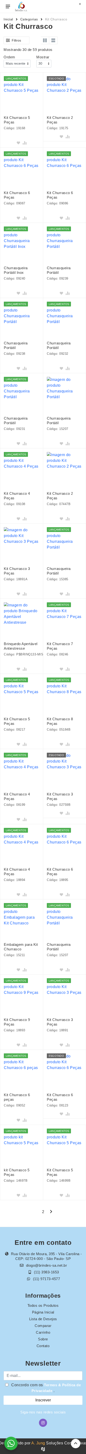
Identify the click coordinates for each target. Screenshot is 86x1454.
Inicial (8, 19)
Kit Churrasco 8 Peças (60, 721)
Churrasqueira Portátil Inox (16, 270)
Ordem (9, 57)
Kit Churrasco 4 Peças (17, 495)
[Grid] (36, 40)
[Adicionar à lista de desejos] (18, 143)
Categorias (29, 19)
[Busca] (67, 6)
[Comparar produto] (25, 143)
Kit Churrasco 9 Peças (17, 1022)
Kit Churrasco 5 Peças (17, 120)
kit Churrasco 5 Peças (17, 1172)
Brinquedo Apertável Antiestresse (21, 646)
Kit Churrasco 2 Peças (60, 120)
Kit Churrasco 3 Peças (17, 571)
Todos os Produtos (43, 1305)
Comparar (43, 1326)
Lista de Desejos (43, 1319)
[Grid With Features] (45, 40)
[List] (53, 40)
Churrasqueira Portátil (59, 270)
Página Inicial (43, 1312)
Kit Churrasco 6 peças (17, 1097)
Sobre (43, 1339)
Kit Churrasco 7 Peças (60, 646)
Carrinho (43, 1332)
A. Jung (38, 1443)
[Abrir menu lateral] (8, 6)
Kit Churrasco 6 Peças (17, 195)
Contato (43, 1346)
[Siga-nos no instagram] (43, 1423)
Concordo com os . (45, 1388)
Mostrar (42, 57)
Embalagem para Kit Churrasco (21, 946)
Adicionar (21, 136)
